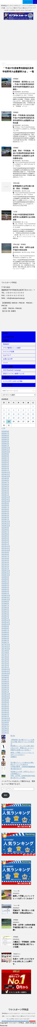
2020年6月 (5, 583)
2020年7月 (5, 581)
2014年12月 (5, 718)
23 (4, 421)
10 (9, 414)
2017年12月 (5, 644)
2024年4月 (5, 489)
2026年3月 (5, 441)
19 (18, 418)
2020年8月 (5, 579)
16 (4, 418)
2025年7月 (5, 458)
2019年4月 (5, 612)
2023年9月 (5, 503)
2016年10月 (5, 673)
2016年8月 (5, 677)
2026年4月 (5, 439)
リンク (5, 362)
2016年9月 (5, 675)
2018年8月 (5, 628)
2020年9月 (5, 577)
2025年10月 (5, 452)
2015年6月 (5, 706)
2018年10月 (5, 624)
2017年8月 (5, 653)
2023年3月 (5, 515)
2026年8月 (5, 431)
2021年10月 (5, 550)
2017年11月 (5, 646)
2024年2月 (5, 493)
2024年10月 (5, 476)
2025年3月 (5, 466)
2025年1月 (5, 470)
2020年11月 (5, 573)
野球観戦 (26, 91)
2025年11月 (5, 450)
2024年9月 (5, 478)
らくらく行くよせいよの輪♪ (13, 381)
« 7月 (3, 428)
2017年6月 (5, 657)
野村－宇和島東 (28, 194)
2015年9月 (5, 700)
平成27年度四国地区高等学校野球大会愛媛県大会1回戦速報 (24, 217)
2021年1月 (5, 569)
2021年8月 (5, 554)
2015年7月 (5, 704)
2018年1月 (5, 642)
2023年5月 (5, 511)
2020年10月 (5, 575)
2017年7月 (5, 655)
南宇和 (16, 256)
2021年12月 (5, 546)
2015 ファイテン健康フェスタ (13, 373)
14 (28, 414)
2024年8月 (5, 480)
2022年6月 (5, 534)
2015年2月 (5, 714)
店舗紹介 (6, 340)
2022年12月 (5, 521)
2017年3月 (5, 663)
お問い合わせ (8, 385)
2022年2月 (5, 542)
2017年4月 (5, 661)
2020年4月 (5, 587)
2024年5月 (5, 487)
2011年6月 (5, 729)
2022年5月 (5, 536)
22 (33, 418)
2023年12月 (5, 497)
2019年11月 (5, 597)
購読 (5, 795)
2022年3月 (5, 540)
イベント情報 (8, 366)
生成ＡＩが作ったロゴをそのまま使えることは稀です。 (23, 961)
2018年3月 (5, 638)
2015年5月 (5, 708)
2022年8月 (5, 530)
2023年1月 (5, 519)
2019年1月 (5, 618)
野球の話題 (27, 191)
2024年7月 (5, 482)
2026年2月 (5, 443)
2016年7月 (5, 679)
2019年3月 (5, 614)
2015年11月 (5, 696)
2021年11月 (5, 548)
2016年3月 (5, 688)
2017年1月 (5, 667)
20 (23, 418)
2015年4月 (5, 710)
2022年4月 (5, 538)
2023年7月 (5, 507)
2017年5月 (5, 659)
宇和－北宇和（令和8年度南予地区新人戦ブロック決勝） (24, 927)
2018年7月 (5, 630)
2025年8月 (5, 456)
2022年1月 (5, 544)
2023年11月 (5, 499)
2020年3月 (5, 589)
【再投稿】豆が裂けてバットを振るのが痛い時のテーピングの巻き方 (22, 742)
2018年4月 (5, 636)
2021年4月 (5, 562)
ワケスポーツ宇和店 (18, 1009)
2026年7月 (5, 433)
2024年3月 (5, 491)
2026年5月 (5, 437)
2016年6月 (5, 681)
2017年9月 (5, 651)
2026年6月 (5, 435)
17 (9, 418)
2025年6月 (5, 460)
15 (33, 414)
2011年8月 (5, 724)
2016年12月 (5, 669)
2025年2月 (5, 468)
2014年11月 (5, 720)
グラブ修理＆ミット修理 (11, 348)
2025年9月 (5, 454)
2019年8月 (5, 603)
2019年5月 (5, 610)
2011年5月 (5, 731)
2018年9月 (5, 626)
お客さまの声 (8, 359)
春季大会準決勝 (28, 164)
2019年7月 (5, 605)
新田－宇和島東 (28, 95)
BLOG (5, 333)
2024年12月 (5, 472)
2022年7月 (5, 532)
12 (18, 414)
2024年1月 (5, 495)
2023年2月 (5, 517)
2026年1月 (5, 446)
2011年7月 (5, 726)
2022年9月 (5, 528)
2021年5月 (5, 560)
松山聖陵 (17, 227)
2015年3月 (5, 712)
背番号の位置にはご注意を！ (21, 750)
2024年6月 (5, 484)
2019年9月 (5, 601)
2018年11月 (5, 622)
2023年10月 (5, 501)
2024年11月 (5, 474)
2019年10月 (5, 599)
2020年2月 (5, 591)
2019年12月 (5, 595)
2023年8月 (5, 505)
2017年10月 (5, 649)
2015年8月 (5, 702)
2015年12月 (5, 694)
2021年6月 (5, 558)
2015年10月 (5, 698)
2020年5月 (5, 585)
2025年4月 (5, 464)
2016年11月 (5, 671)
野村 (17, 130)
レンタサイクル (8, 337)
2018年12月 (5, 620)
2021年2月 (5, 567)
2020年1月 (5, 593)
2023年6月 (5, 509)
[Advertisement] (18, 41)
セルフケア (7, 355)
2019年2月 (5, 616)
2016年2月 (5, 690)
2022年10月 (5, 525)
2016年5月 (5, 683)
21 (28, 418)
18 (14, 418)
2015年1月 (5, 716)
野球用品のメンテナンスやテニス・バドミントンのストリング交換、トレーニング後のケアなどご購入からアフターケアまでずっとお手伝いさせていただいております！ (18, 1016)
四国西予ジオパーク (10, 377)
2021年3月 (5, 564)
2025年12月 (5, 448)
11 (14, 414)
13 (23, 414)
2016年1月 (5, 692)
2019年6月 (5, 608)
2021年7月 (5, 556)
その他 (25, 222)
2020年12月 (5, 571)
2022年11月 (5, 523)
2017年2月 (5, 665)
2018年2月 (5, 640)
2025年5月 (5, 462)
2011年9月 (5, 722)
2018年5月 (5, 634)
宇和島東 (17, 127)
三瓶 (16, 224)
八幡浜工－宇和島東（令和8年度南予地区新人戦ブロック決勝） (24, 944)
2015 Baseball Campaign (12, 370)
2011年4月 (5, 733)
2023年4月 (5, 513)
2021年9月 (5, 552)
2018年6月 (5, 632)
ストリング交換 (8, 351)
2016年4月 (5, 685)
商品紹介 (6, 344)
